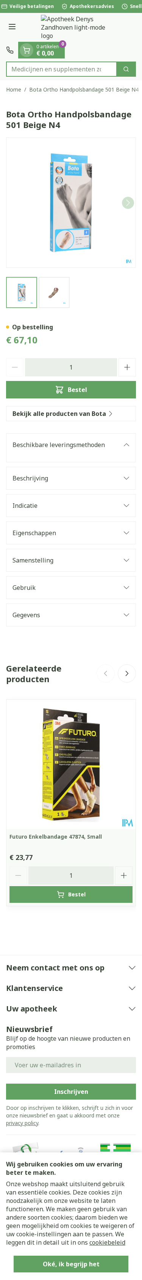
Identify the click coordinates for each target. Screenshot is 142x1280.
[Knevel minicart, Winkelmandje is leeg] (26, 50)
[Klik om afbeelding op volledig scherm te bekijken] (71, 202)
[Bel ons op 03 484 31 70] (10, 50)
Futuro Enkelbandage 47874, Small (55, 836)
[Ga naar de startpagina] (78, 27)
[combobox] (61, 69)
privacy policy (22, 1123)
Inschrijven (71, 1091)
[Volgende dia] (127, 673)
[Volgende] (128, 203)
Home (13, 89)
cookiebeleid (107, 1242)
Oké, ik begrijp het (71, 1264)
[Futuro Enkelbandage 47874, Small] (71, 764)
